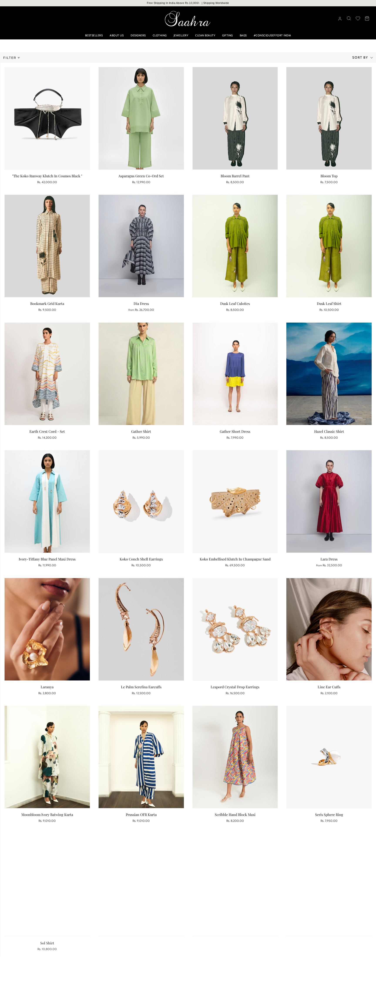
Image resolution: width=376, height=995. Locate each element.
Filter (9, 57)
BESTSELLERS (94, 35)
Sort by (360, 57)
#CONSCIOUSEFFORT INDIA (272, 35)
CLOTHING (160, 35)
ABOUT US (117, 35)
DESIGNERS (138, 35)
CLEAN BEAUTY (205, 35)
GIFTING (227, 35)
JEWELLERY (181, 35)
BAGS (243, 35)
